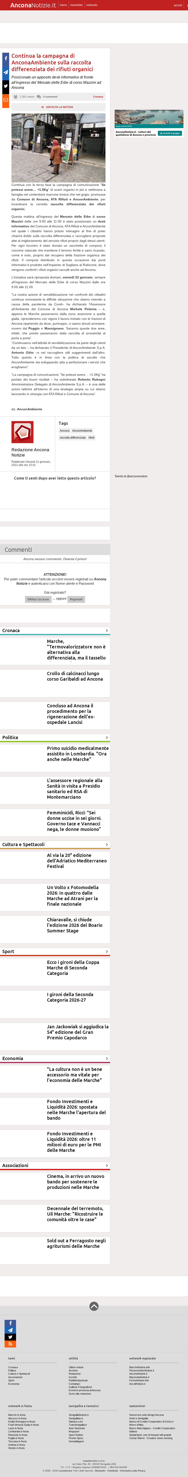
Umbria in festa (16, 1444)
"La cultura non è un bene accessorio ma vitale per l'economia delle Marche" (74, 1075)
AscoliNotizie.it (137, 1383)
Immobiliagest (76, 1441)
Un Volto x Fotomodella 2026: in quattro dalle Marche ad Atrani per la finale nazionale (73, 896)
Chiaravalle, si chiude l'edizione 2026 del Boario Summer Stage (74, 925)
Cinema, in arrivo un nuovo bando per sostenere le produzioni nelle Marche (75, 1182)
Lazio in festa (15, 1428)
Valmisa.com (76, 1421)
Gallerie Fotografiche (80, 1387)
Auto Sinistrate (77, 1428)
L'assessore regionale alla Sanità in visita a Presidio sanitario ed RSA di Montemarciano (74, 789)
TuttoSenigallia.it (78, 1424)
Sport (11, 1380)
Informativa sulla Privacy (132, 1470)
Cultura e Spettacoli (19, 1373)
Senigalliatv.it (76, 1418)
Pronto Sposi (76, 1438)
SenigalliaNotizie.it (78, 1414)
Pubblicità (113, 1470)
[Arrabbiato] (9, 492)
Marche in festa (16, 1414)
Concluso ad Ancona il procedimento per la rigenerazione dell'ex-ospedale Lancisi (71, 714)
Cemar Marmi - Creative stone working (150, 1438)
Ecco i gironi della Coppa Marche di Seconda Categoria (73, 968)
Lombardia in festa (18, 1431)
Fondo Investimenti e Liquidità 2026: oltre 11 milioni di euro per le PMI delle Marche (74, 1142)
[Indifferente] (51, 492)
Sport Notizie (76, 1435)
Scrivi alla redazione (80, 1393)
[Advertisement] (149, 77)
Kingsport (74, 1431)
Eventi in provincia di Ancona (84, 1390)
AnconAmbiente (82, 430)
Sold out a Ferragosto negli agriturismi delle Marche (76, 1243)
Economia (13, 1383)
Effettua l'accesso (38, 599)
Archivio (73, 1370)
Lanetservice (65, 1470)
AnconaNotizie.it (138, 1373)
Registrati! (76, 599)
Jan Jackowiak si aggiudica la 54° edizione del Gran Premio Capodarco (78, 1032)
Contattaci (74, 1383)
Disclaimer (100, 1470)
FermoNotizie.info (139, 1380)
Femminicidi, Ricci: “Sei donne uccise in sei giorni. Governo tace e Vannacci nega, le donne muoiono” (74, 821)
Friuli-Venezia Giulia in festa (23, 1424)
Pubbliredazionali (78, 1380)
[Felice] (72, 492)
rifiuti (91, 437)
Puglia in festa (16, 1438)
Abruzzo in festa (17, 1418)
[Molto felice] (93, 492)
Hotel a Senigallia (138, 1418)
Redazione (75, 1373)
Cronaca (98, 96)
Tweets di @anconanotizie (131, 476)
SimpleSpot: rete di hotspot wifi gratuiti (150, 1435)
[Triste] (30, 492)
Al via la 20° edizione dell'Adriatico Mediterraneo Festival (77, 861)
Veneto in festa (16, 1448)
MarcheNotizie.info (139, 1367)
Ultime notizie (76, 1367)
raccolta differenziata (73, 437)
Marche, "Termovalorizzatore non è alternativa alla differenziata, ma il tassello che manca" (76, 652)
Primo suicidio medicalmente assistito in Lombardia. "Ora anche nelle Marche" (78, 754)
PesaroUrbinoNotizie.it (141, 1370)
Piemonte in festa (17, 1435)
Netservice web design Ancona (146, 1414)
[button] (178, 5)
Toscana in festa (17, 1441)
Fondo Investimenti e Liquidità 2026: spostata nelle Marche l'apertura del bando (76, 1110)
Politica (12, 1370)
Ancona (64, 430)
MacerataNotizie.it (139, 1377)
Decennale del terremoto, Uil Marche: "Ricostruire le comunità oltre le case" (75, 1214)
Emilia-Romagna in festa (21, 1421)
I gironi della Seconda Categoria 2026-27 (70, 997)
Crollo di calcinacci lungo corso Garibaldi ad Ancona (75, 676)
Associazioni (15, 1377)
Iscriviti (73, 1377)
